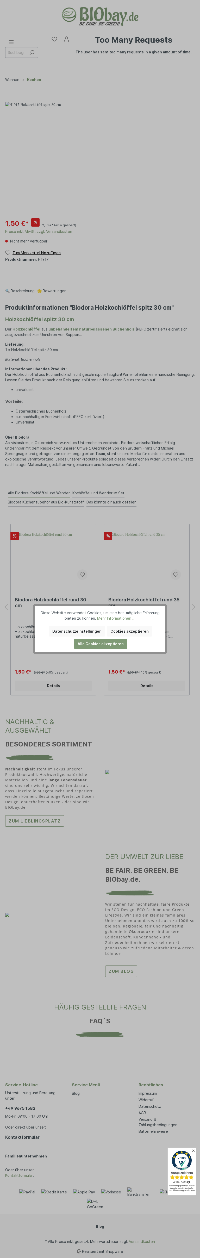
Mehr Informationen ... (116, 618)
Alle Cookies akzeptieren (101, 644)
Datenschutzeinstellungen (77, 631)
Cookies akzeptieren (129, 631)
